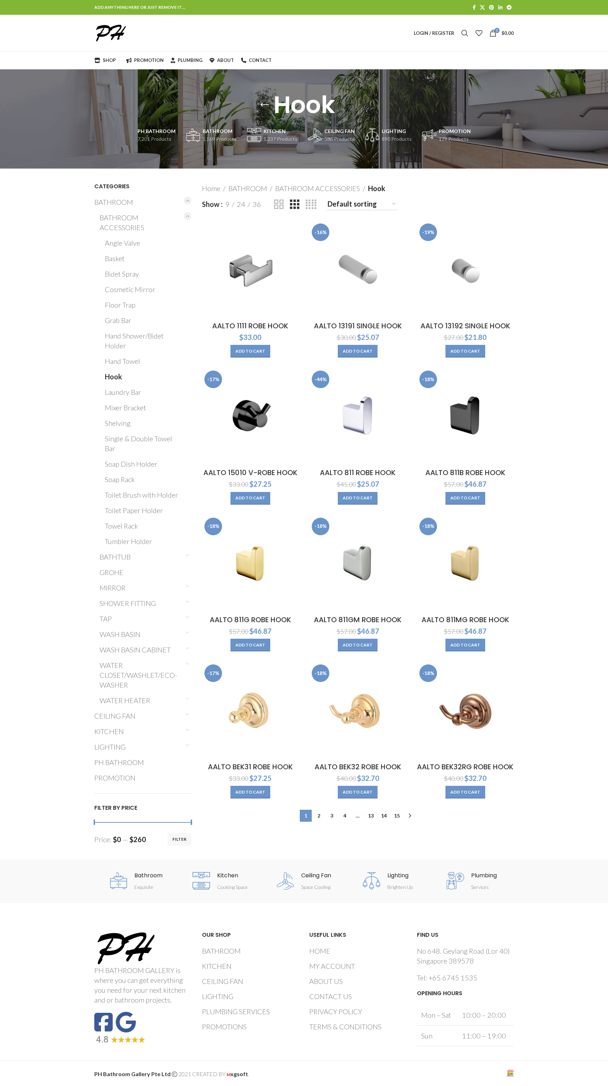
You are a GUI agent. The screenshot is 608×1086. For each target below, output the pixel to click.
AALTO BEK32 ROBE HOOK (358, 767)
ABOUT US (326, 981)
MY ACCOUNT (332, 966)
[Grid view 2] (279, 204)
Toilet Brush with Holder (141, 495)
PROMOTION (114, 778)
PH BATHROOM (119, 762)
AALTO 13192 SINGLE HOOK (465, 326)
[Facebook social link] (474, 7)
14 (384, 816)
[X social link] (482, 7)
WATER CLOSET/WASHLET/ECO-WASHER (138, 675)
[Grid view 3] (294, 204)
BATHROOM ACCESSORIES (122, 222)
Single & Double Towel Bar (138, 443)
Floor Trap (120, 305)
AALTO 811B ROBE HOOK (465, 473)
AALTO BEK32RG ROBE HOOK (465, 767)
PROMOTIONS (224, 1026)
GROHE (112, 572)
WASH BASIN (120, 634)
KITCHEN (109, 731)
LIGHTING (110, 747)
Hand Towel (122, 361)
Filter (179, 839)
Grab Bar (118, 320)
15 (397, 816)
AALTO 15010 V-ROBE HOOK (250, 473)
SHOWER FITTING (128, 603)
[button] (250, 351)
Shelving (118, 423)
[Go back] (264, 105)
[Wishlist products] (479, 33)
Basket (115, 258)
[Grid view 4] (311, 204)
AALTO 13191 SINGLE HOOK (358, 326)
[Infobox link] (136, 881)
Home (211, 188)
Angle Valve (122, 243)
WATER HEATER (125, 700)
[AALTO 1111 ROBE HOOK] (250, 269)
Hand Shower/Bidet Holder (134, 341)
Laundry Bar (123, 392)
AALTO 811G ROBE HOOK (250, 620)
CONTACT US (330, 996)
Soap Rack (120, 479)
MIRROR (113, 587)
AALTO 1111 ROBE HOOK (250, 326)
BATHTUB (115, 557)
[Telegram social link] (509, 7)
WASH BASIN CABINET (135, 649)
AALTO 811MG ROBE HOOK (465, 620)
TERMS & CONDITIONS (345, 1026)
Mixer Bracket (125, 407)
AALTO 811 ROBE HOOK (357, 473)
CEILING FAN (114, 716)
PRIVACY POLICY (335, 1011)
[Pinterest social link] (491, 7)
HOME (319, 951)
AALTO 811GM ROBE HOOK (357, 620)
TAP (106, 618)
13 (371, 816)
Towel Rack (121, 526)
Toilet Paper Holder (134, 510)
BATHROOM (113, 202)
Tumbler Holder (128, 541)
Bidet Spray (122, 274)
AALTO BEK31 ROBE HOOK (250, 767)
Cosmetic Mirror (130, 289)
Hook (113, 376)
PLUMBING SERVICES (236, 1011)
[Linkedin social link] (500, 7)
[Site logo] (110, 32)
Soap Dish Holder (131, 464)
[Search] (465, 33)
